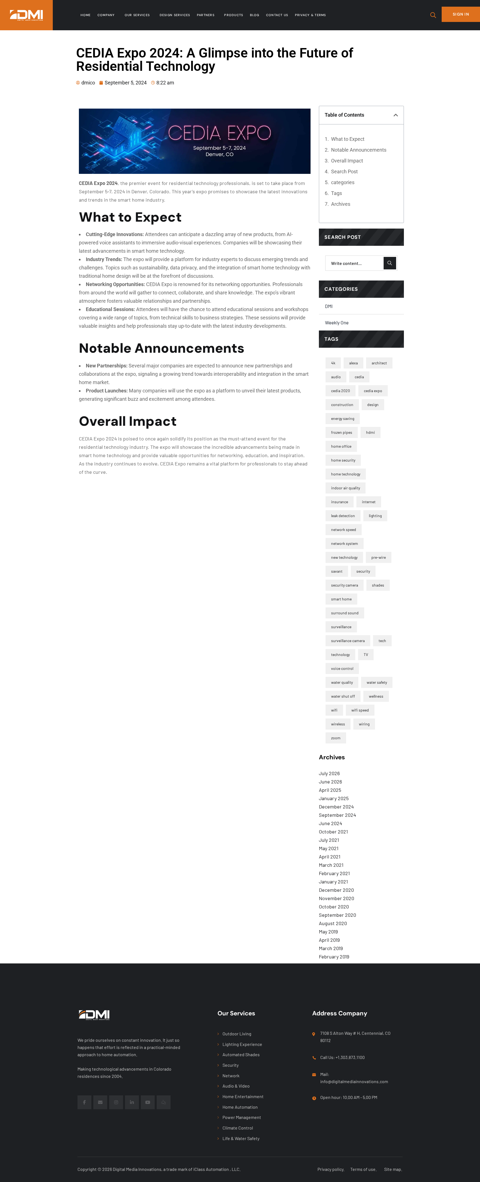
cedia (359, 376)
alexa (353, 362)
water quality (342, 682)
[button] (396, 114)
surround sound (345, 612)
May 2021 (328, 848)
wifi (334, 710)
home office (341, 446)
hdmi (370, 432)
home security (343, 460)
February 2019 (334, 956)
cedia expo (373, 390)
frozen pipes (341, 432)
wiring (364, 724)
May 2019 (328, 931)
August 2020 (333, 923)
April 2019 (329, 940)
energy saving (342, 418)
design (373, 404)
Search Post (344, 171)
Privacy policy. (331, 1169)
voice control (342, 668)
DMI (328, 306)
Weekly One (337, 322)
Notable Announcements (358, 150)
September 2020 (337, 915)
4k (333, 362)
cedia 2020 (340, 390)
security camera (344, 585)
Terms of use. (363, 1169)
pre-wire (378, 557)
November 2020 (336, 898)
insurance (339, 501)
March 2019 (331, 948)
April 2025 (330, 790)
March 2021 (331, 865)
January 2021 (333, 881)
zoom (336, 737)
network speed (343, 529)
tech (382, 640)
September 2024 (337, 815)
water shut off (343, 696)
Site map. (393, 1169)
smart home (341, 599)
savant (336, 571)
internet (369, 501)
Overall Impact (347, 161)
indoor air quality (345, 487)
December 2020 (336, 890)
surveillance (341, 626)
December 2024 (336, 806)
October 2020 (334, 906)
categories (342, 182)
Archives (340, 204)
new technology (344, 557)
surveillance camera (348, 640)
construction (342, 404)
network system (344, 543)
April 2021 (329, 856)
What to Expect (347, 139)
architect (379, 362)
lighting (375, 515)
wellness (376, 696)
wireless (338, 724)
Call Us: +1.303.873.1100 (342, 1057)
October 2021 (333, 831)
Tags (336, 193)
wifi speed (360, 710)
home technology (345, 474)
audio (336, 376)
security (363, 571)
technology (340, 654)
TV (366, 654)
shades (378, 585)
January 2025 (334, 798)
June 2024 (330, 823)
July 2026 (329, 773)
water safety (377, 682)
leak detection (343, 515)
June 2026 (330, 781)
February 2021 (334, 873)
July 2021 (329, 840)
